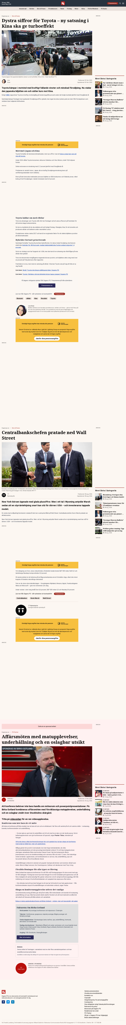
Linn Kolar (31, 306)
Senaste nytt (22, 8)
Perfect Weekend (93, 8)
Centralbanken (22, 598)
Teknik (62, 8)
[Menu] (123, 3)
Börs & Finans (41, 8)
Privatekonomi (52, 8)
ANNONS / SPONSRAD (35, 963)
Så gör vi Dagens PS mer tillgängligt (96, 1015)
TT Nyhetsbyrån (33, 605)
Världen (31, 8)
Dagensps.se (5, 16)
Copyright (87, 998)
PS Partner (15, 732)
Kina (35, 298)
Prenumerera (113, 3)
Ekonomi (20, 298)
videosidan (15, 819)
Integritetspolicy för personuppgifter (96, 1000)
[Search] (120, 3)
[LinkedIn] (12, 1002)
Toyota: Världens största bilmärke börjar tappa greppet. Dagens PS (45, 274)
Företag (69, 8)
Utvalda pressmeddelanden (93, 993)
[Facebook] (3, 1002)
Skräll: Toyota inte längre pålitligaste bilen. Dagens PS (41, 270)
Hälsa (83, 8)
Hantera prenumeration (91, 991)
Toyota (53, 298)
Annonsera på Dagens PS (92, 1009)
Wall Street (47, 598)
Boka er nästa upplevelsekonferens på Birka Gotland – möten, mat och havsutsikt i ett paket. (47, 901)
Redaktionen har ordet (91, 1011)
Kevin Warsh (35, 598)
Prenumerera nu (47, 285)
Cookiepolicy (88, 1002)
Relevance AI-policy (90, 1006)
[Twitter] (8, 1002)
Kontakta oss (88, 995)
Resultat (44, 298)
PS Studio (104, 8)
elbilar (28, 298)
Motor (76, 8)
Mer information (25, 937)
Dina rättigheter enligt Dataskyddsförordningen (99, 1004)
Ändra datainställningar (91, 1017)
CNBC (8, 95)
